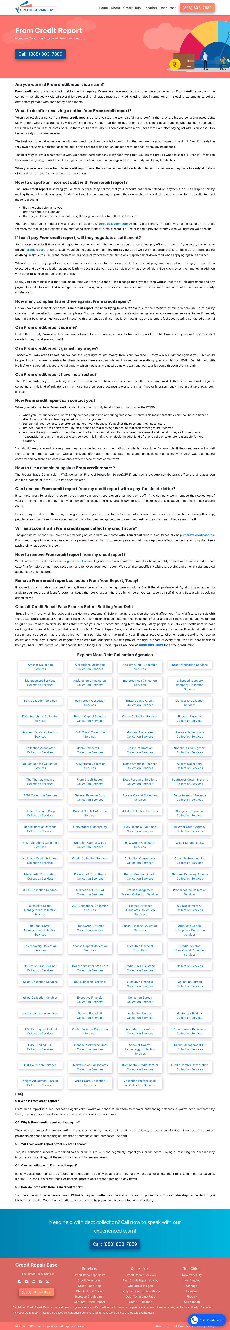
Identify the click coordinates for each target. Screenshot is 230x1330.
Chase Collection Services (140, 716)
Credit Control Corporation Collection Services (189, 1067)
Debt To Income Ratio (140, 1296)
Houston (192, 1291)
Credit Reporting (89, 1286)
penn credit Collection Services (90, 703)
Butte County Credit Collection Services (140, 703)
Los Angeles (192, 1280)
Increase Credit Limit (89, 1296)
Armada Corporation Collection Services (140, 1031)
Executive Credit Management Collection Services (40, 910)
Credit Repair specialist (89, 1275)
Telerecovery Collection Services (40, 948)
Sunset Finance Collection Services (140, 928)
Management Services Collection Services (40, 683)
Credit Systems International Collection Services (190, 950)
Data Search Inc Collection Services (40, 718)
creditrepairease (47, 1326)
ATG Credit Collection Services (140, 845)
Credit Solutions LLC (190, 842)
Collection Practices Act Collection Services (40, 968)
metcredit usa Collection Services (140, 683)
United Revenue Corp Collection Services (40, 813)
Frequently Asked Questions (141, 1291)
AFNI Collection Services (40, 795)
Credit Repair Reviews (141, 1275)
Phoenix (192, 1296)
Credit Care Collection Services (90, 1083)
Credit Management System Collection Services (139, 892)
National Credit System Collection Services (190, 750)
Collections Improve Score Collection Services (90, 968)
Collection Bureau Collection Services (190, 984)
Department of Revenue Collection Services (190, 797)
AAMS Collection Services (140, 811)
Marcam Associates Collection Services (139, 734)
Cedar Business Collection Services (90, 1031)
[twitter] (25, 1281)
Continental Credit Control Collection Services (140, 1067)
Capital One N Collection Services (90, 813)
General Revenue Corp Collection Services (90, 797)
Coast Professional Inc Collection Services (189, 860)
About (159, 1326)
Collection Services (190, 966)
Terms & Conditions (179, 1326)
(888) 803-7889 (197, 8)
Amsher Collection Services (40, 667)
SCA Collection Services (40, 700)
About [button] (115, 8)
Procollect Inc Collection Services (189, 892)
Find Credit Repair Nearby (140, 1280)
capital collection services (40, 1013)
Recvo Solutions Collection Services (40, 845)
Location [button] (150, 8)
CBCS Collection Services (40, 890)
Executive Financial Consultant (140, 948)
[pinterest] (39, 1281)
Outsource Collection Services (189, 703)
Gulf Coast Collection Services (90, 734)
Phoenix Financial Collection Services (190, 718)
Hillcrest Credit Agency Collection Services (190, 829)
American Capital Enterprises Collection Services (190, 930)
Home (103, 8)
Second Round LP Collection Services (90, 1015)
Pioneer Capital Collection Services (40, 734)
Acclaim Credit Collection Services (139, 667)
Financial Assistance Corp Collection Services (90, 1047)
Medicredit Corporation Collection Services (40, 876)
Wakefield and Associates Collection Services (90, 1067)
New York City (192, 1275)
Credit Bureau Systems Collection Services (139, 968)
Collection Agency (41, 38)
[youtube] (46, 1281)
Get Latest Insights (140, 1286)
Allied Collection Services (40, 982)
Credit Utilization (140, 1302)
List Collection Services (40, 1065)
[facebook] (18, 1281)
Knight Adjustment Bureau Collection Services (40, 1083)
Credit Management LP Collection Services (189, 1047)
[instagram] (32, 1281)
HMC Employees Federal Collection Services (40, 1031)
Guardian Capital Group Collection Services (90, 845)
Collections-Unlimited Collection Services (90, 667)
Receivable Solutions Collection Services (190, 734)
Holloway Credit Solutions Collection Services (40, 860)
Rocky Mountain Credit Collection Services (140, 876)
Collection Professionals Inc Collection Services (139, 1083)
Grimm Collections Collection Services (190, 766)
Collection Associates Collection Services (40, 750)
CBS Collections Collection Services (90, 908)
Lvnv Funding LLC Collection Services (40, 1047)
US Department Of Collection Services (190, 908)
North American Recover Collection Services (140, 766)
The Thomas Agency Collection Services (40, 782)
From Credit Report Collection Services (90, 782)
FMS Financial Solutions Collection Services (140, 829)
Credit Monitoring (89, 1280)
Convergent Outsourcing (90, 827)
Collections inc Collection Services (40, 766)
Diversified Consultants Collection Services (90, 876)
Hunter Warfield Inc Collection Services (190, 1015)
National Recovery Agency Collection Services (190, 876)
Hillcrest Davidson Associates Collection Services (140, 910)
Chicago (191, 1286)
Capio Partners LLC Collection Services (90, 750)
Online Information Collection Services (140, 750)
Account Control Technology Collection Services (140, 1049)
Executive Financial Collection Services (140, 984)
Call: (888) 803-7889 (40, 54)
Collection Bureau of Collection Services (90, 892)
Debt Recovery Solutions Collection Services (140, 782)
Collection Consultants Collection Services (140, 860)
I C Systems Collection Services (90, 766)
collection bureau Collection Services (140, 1015)
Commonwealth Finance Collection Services (189, 1031)
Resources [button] (168, 8)
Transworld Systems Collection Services (90, 928)
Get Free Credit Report (89, 1302)
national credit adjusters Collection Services (90, 683)
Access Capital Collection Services (140, 797)
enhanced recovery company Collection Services (189, 685)
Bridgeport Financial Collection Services (190, 813)
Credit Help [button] (132, 8)
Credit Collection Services (190, 665)
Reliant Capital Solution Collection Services (90, 718)
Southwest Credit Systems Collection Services (190, 782)
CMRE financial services (90, 982)
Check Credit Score (89, 1291)
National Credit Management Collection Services (40, 930)
